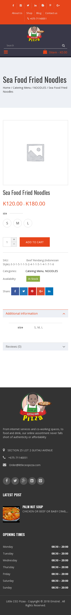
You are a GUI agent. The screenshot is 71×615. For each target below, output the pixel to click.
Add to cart (35, 242)
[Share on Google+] (41, 291)
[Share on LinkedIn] (49, 291)
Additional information (22, 313)
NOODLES (39, 87)
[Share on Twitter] (24, 291)
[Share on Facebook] (15, 291)
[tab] (35, 313)
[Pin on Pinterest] (32, 291)
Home (6, 87)
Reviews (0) (13, 346)
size (5, 213)
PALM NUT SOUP (33, 507)
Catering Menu (22, 87)
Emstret (55, 601)
